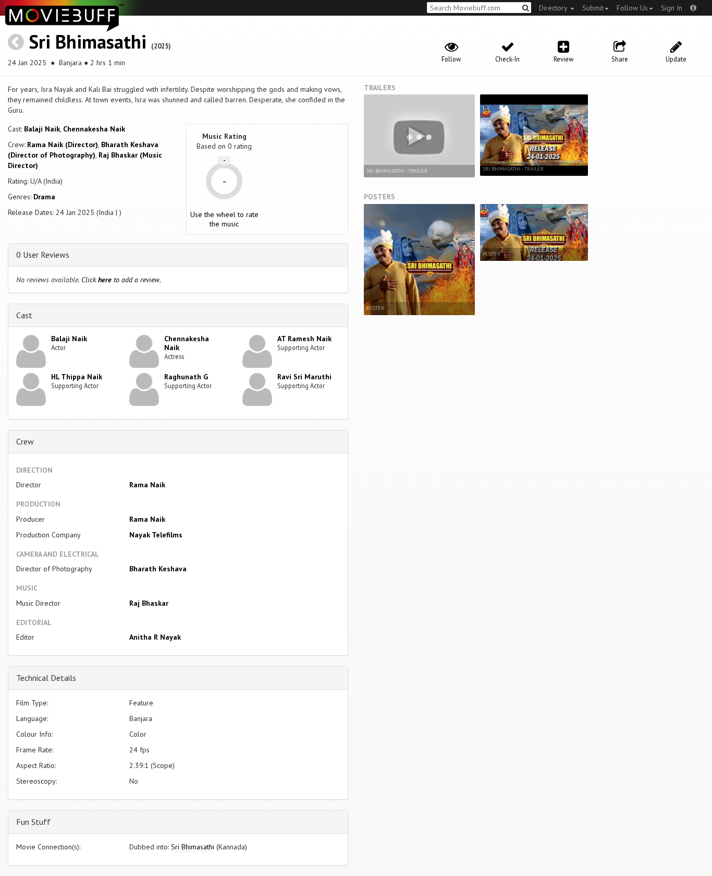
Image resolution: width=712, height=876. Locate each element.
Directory (554, 8)
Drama (44, 196)
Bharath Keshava (158, 568)
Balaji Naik (42, 129)
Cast (24, 315)
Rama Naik (147, 484)
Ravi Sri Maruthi (304, 376)
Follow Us (632, 8)
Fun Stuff (33, 822)
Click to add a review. (121, 279)
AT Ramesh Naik (304, 338)
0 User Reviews (42, 254)
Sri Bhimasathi (87, 41)
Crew (25, 441)
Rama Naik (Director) (62, 144)
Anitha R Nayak (155, 637)
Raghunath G (186, 376)
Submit (593, 8)
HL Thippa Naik (76, 376)
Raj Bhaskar (148, 603)
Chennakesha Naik (94, 129)
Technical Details (46, 678)
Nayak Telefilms (155, 534)
